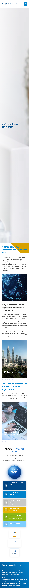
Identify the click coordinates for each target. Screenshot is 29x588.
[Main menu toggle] (25, 4)
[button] (2, 379)
